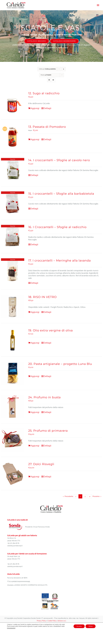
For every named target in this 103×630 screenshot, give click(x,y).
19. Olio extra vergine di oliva (50, 330)
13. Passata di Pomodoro (47, 126)
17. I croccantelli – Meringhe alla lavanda (59, 260)
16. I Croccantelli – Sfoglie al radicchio (57, 227)
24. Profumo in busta (44, 397)
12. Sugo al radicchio (44, 93)
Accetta (79, 626)
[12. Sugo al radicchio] (12, 102)
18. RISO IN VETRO (42, 297)
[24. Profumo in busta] (12, 406)
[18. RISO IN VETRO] (12, 306)
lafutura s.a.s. (62, 621)
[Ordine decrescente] (64, 69)
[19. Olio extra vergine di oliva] (12, 339)
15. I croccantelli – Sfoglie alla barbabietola (61, 193)
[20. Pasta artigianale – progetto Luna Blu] (12, 373)
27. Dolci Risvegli (41, 464)
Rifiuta (91, 626)
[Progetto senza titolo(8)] (50, 593)
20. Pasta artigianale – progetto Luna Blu (60, 364)
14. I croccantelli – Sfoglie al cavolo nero (59, 160)
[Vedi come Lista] (53, 80)
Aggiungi (35, 108)
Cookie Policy (52, 621)
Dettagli (47, 108)
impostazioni (11, 628)
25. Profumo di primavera (48, 430)
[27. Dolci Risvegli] (12, 473)
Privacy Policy (41, 621)
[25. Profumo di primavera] (12, 440)
